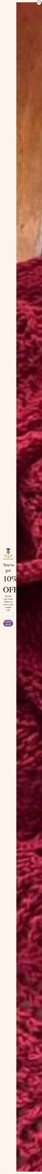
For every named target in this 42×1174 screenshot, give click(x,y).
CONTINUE (8, 623)
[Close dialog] (39, 3)
